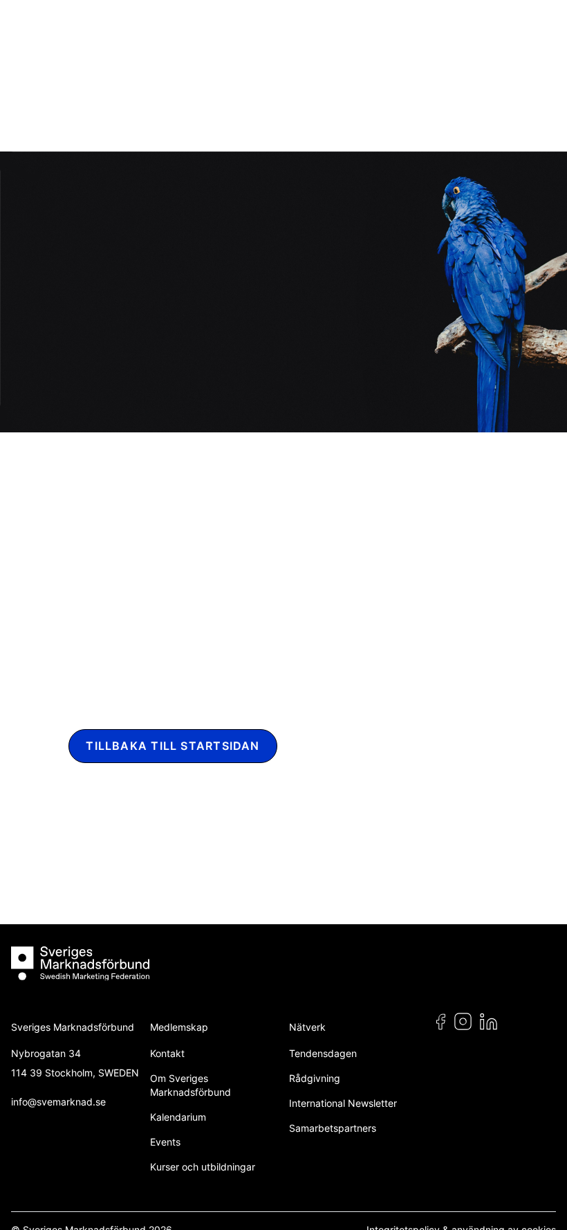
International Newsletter (343, 1103)
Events (165, 1142)
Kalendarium (178, 1117)
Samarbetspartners (332, 1128)
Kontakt (167, 1053)
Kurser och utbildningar (202, 1167)
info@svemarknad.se (58, 1102)
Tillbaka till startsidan (172, 746)
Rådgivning (314, 1078)
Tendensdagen (323, 1053)
